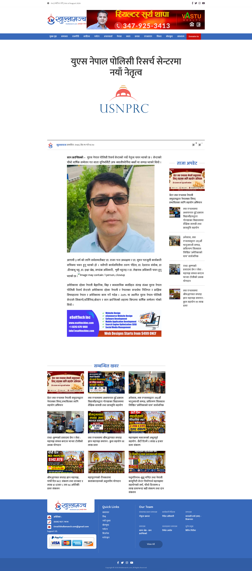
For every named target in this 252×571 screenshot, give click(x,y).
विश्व (104, 517)
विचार (159, 36)
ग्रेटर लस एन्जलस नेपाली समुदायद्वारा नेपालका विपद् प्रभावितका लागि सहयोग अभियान (65, 401)
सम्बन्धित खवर (106, 366)
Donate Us (194, 36)
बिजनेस (105, 533)
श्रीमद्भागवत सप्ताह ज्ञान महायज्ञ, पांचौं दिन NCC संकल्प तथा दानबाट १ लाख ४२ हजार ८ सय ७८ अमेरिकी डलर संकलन (65, 483)
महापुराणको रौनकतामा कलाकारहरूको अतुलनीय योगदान (104, 479)
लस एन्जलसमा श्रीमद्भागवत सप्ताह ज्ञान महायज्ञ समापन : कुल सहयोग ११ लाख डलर (106, 441)
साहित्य (86, 36)
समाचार (64, 36)
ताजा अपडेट (187, 163)
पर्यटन (96, 36)
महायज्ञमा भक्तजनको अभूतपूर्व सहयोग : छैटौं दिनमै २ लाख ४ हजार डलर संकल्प (146, 441)
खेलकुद (169, 36)
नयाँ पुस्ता (106, 521)
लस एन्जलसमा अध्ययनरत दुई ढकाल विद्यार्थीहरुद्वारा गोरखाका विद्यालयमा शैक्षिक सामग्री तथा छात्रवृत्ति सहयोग (106, 401)
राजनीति (75, 36)
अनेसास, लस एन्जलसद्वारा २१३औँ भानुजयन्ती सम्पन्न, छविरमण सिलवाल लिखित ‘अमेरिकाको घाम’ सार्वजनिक (147, 401)
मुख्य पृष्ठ (53, 36)
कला (128, 36)
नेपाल (119, 36)
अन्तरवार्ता (108, 36)
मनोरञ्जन (105, 538)
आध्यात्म (180, 36)
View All (151, 544)
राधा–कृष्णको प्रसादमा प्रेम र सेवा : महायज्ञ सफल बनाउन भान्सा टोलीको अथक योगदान (65, 441)
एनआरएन (148, 36)
